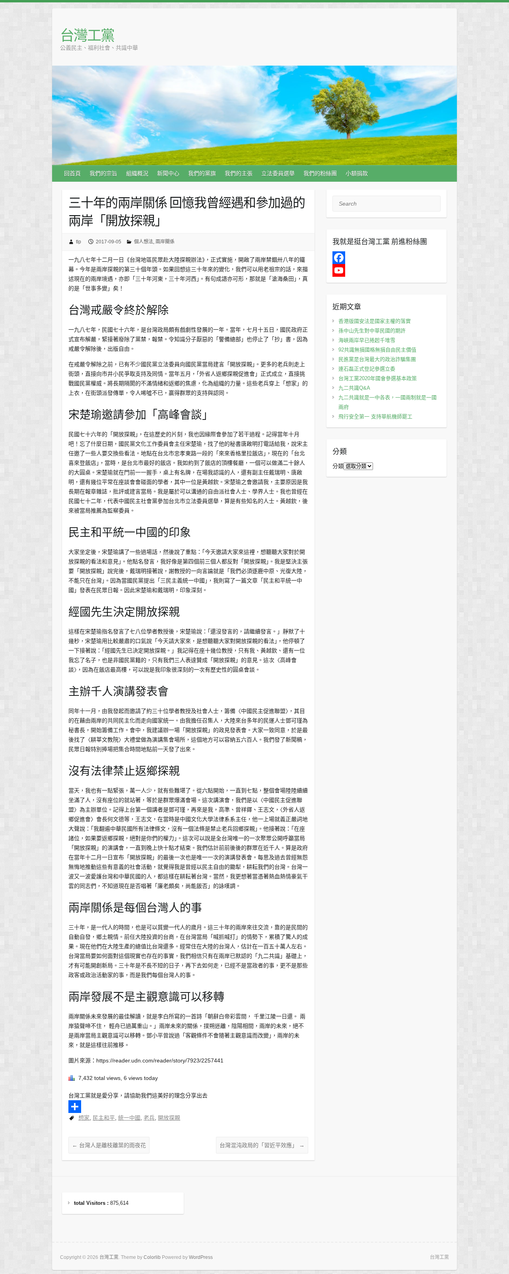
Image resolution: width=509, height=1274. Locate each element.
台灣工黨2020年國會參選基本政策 (377, 378)
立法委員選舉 (278, 173)
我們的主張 (239, 173)
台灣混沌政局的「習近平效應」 (262, 1145)
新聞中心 (168, 173)
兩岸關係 (165, 242)
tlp (78, 242)
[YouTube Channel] (386, 270)
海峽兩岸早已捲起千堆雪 (366, 340)
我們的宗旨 (103, 173)
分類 (338, 466)
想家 (83, 1118)
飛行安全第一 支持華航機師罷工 (375, 416)
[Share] (188, 1106)
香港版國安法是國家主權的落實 (374, 321)
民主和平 (104, 1118)
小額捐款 (357, 173)
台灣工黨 (87, 35)
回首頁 (72, 173)
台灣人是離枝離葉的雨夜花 (109, 1145)
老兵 (149, 1118)
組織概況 (137, 173)
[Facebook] (386, 257)
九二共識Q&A (354, 388)
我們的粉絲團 (320, 173)
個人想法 (143, 242)
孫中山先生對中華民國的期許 (372, 331)
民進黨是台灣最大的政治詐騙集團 (377, 359)
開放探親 (169, 1118)
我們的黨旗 (202, 173)
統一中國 (129, 1118)
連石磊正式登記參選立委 (366, 369)
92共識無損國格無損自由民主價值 (377, 350)
